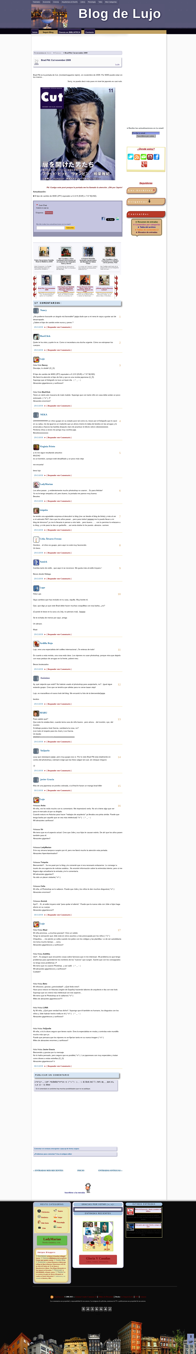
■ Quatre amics (50, 1272)
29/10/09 (39, 327)
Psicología (92, 2)
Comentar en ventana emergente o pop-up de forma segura (56, 1149)
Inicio (49, 53)
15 (119, 786)
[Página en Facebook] (156, 159)
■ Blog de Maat (41, 1264)
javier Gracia (47, 779)
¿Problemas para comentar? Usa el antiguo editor (53, 1154)
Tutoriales (36, 2)
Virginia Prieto (47, 446)
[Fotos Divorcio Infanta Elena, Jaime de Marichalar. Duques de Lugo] (85, 285)
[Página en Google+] (144, 166)
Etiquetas (140, 201)
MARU (43, 712)
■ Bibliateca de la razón (57, 1258)
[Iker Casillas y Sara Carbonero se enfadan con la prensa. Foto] (110, 257)
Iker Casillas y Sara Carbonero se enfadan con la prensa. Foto (110, 261)
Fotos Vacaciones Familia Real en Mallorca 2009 (44, 261)
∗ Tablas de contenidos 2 (146, 230)
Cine (44, 1228)
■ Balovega (62, 1262)
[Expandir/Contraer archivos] (154, 190)
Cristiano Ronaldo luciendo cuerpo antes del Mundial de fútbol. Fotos (88, 261)
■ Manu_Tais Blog (50, 1268)
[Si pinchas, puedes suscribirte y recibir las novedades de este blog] (52, 1297)
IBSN (137, 1297)
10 (119, 594)
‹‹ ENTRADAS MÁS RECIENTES (48, 1170)
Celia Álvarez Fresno (50, 538)
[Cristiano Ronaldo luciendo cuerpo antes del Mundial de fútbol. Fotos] (88, 257)
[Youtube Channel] (150, 159)
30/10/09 (39, 790)
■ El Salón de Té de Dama (49, 1266)
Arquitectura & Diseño (70, 2)
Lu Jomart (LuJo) (127, 1297)
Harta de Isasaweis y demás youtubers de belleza (148, 1210)
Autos (59, 1227)
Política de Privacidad (106, 1297)
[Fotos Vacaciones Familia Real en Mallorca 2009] (44, 257)
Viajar (60, 1217)
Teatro (60, 1211)
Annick (43, 561)
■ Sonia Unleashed (47, 1276)
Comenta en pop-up (42, 208)
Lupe (42, 587)
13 (119, 719)
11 (119, 649)
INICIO (80, 1170)
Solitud (98, 1305)
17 (119, 930)
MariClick (45, 336)
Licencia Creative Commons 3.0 (86, 1297)
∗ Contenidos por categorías (146, 224)
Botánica (44, 1217)
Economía (46, 2)
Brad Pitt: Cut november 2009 (56, 60)
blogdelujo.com (59, 1297)
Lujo (42, 358)
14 (119, 757)
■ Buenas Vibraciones (53, 1264)
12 (119, 684)
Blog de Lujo (118, 13)
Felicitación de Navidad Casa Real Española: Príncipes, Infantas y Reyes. (66, 289)
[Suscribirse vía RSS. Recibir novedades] (137, 157)
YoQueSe (45, 750)
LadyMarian (46, 484)
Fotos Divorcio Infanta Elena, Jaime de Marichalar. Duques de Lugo (85, 289)
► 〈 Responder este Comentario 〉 (58, 327)
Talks (100, 2)
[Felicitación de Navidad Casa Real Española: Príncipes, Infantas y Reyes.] (65, 285)
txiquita (44, 510)
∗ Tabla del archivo (147, 227)
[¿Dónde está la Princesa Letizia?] (104, 285)
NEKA (43, 414)
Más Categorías (111, 2)
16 (119, 805)
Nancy (43, 310)
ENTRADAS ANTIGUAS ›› (110, 1170)
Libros (83, 2)
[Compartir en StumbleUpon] (117, 220)
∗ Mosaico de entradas (146, 232)
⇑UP (191, 1339)
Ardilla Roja (46, 643)
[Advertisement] (99, 40)
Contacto (143, 1297)
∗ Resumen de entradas (146, 222)
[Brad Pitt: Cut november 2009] (46, 285)
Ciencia (56, 2)
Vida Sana (45, 1223)
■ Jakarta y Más (46, 1278)
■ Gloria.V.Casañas (53, 1256)
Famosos (58, 53)
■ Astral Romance (52, 1262)
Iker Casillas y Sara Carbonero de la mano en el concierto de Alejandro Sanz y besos (66, 261)
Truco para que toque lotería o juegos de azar (148, 1225)
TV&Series (45, 1212)
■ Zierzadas (48, 1270)
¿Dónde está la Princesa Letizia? (104, 289)
